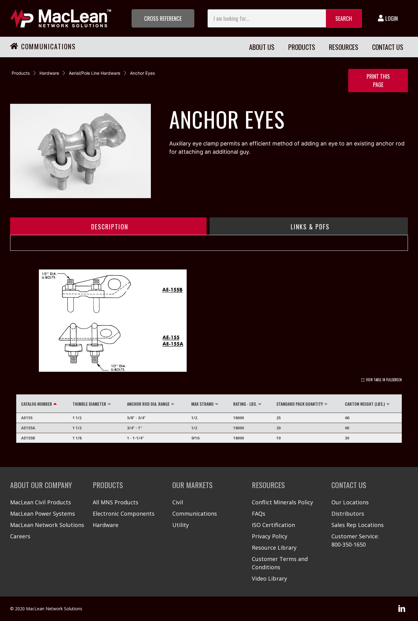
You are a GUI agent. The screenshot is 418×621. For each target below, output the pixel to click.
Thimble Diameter (89, 404)
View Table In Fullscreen (384, 379)
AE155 (26, 417)
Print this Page (378, 80)
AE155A (28, 428)
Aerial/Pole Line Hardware (94, 73)
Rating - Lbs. (245, 404)
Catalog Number (36, 404)
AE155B (28, 438)
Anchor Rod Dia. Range (148, 404)
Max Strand (202, 404)
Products (21, 73)
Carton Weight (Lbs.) (365, 404)
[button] (163, 18)
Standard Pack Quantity (299, 404)
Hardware (49, 73)
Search (343, 18)
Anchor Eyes (142, 73)
